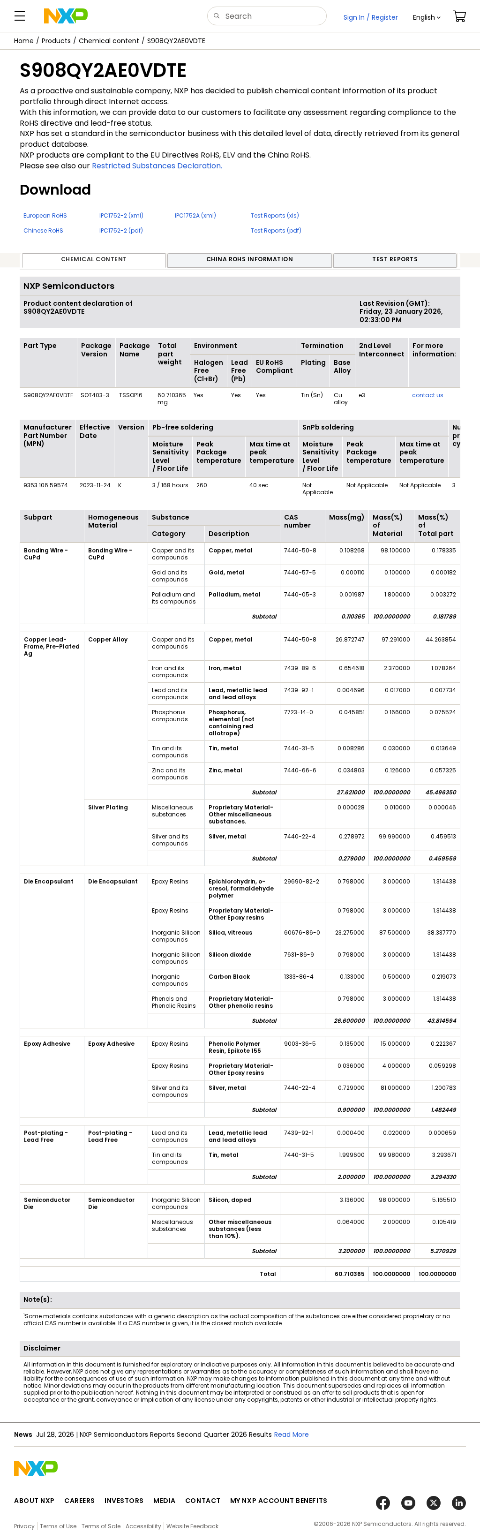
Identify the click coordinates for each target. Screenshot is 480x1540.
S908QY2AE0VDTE (176, 40)
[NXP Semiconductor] (66, 15)
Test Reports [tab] (395, 259)
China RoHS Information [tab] (249, 259)
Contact (203, 1500)
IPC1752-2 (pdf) (121, 230)
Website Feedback (192, 1526)
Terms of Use (58, 1526)
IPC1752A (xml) (195, 215)
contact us (427, 395)
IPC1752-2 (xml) (121, 215)
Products (56, 40)
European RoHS (45, 215)
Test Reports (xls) (275, 215)
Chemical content (109, 40)
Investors (124, 1500)
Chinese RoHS (43, 230)
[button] (426, 17)
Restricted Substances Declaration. (157, 165)
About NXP (34, 1500)
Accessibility (143, 1526)
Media (164, 1500)
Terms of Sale (101, 1526)
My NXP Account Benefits (279, 1500)
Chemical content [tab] (94, 259)
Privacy (24, 1526)
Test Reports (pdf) (276, 230)
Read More (298, 1434)
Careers (79, 1500)
